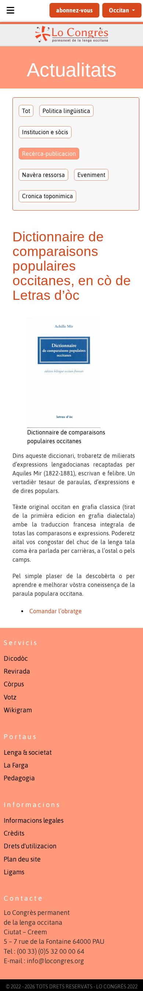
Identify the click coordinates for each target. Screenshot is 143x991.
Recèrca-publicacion (49, 153)
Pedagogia (19, 778)
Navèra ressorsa (43, 175)
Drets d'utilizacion (30, 846)
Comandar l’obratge (55, 611)
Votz (10, 697)
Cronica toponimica (47, 196)
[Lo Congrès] (71, 34)
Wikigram (18, 710)
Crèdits (14, 833)
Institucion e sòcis (45, 132)
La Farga (16, 765)
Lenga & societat (28, 752)
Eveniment (91, 175)
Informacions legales (33, 820)
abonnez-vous (74, 10)
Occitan (120, 10)
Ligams (14, 872)
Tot (26, 111)
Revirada (17, 671)
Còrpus (14, 684)
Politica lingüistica (66, 111)
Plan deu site (22, 859)
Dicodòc (16, 658)
